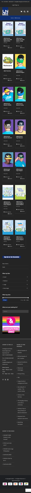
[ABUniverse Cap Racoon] (20, 126)
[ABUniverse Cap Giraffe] (7, 159)
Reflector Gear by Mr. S (7, 459)
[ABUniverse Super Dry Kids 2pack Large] (20, 29)
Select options (8, 78)
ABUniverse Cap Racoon (19, 137)
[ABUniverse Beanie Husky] (20, 94)
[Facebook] (3, 379)
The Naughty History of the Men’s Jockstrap (23, 402)
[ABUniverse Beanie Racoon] (7, 126)
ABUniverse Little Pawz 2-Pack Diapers (20, 238)
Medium (5, 281)
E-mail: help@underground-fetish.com (7, 362)
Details (10, 47)
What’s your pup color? (7, 444)
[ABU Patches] (7, 61)
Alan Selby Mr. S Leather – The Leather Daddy (22, 389)
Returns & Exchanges (20, 369)
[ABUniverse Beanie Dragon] (20, 61)
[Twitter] (5, 379)
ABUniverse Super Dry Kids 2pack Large (20, 40)
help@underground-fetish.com (22, 1)
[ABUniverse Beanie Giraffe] (7, 94)
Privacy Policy (21, 373)
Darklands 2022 (7, 464)
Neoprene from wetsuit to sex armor (23, 417)
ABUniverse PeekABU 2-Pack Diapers (7, 238)
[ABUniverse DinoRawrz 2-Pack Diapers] (7, 192)
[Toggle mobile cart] (21, 11)
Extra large (6, 288)
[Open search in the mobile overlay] (24, 11)
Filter (5, 300)
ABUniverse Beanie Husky (20, 104)
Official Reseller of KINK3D (22, 351)
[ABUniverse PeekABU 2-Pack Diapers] (7, 227)
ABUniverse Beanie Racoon (8, 137)
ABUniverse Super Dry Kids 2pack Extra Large (8, 40)
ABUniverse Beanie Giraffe (7, 104)
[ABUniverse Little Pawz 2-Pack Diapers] (20, 227)
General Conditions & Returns (22, 363)
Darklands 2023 (7, 454)
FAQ (18, 377)
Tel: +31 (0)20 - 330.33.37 (7, 1)
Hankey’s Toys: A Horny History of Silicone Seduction (22, 410)
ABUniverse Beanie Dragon (20, 71)
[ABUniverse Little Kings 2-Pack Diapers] (20, 192)
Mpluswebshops (16, 480)
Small (4, 277)
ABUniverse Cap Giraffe (7, 170)
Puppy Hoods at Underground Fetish (22, 382)
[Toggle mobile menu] (28, 11)
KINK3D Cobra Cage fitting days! (8, 450)
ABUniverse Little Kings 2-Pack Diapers (20, 203)
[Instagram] (7, 379)
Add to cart (7, 46)
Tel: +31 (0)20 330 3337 (8, 358)
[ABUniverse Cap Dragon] (20, 159)
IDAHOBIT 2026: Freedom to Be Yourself (7, 437)
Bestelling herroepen (20, 423)
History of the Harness (21, 396)
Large (4, 284)
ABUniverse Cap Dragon (19, 170)
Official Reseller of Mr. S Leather (22, 357)
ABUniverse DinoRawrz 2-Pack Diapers (7, 203)
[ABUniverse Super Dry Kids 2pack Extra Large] (7, 29)
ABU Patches (7, 71)
